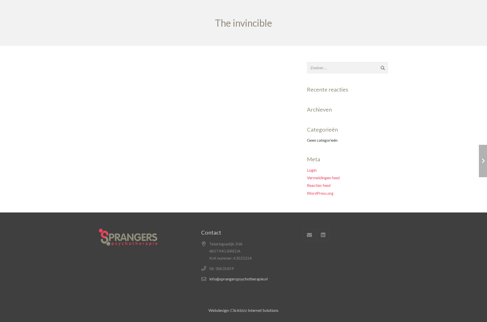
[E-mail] (309, 235)
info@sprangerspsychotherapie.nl (238, 278)
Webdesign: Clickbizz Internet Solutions (243, 310)
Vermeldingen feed (323, 177)
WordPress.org (320, 193)
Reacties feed (319, 185)
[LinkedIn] (323, 235)
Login (312, 170)
